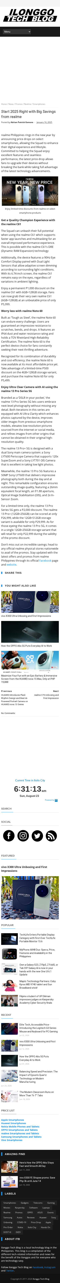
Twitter (10, 1270)
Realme (7, 1212)
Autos (19, 1217)
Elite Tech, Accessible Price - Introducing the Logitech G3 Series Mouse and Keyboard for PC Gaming (39, 1028)
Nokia (20, 1227)
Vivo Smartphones (11, 1140)
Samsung (8, 1217)
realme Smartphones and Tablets (20, 1133)
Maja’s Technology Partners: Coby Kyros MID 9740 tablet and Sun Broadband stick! (38, 984)
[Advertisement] (30, 68)
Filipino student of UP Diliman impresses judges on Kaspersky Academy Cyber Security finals (37, 999)
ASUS (40, 1212)
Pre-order (8, 1227)
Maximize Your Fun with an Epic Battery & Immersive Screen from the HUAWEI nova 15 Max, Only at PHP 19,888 (29, 678)
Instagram (50, 1267)
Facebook (45, 560)
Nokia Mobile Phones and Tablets (20, 1126)
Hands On (45, 1227)
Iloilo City (32, 1227)
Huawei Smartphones (13, 1123)
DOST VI (7, 1232)
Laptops (46, 1207)
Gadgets (25, 1202)
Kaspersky (19, 1207)
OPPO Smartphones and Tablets (19, 1129)
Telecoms (38, 1202)
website (11, 564)
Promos (18, 1212)
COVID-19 (21, 1222)
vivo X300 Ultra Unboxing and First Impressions (26, 616)
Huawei (43, 1217)
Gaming (51, 1202)
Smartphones (10, 1202)
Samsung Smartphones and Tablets (21, 1136)
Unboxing (8, 1222)
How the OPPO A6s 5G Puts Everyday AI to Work (26, 646)
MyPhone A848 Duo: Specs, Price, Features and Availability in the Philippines (37, 953)
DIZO (18, 1232)
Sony (53, 1217)
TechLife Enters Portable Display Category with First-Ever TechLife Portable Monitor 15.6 (37, 938)
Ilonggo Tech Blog (41, 1278)
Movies (7, 1207)
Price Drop (36, 1222)
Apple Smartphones (12, 1119)
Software (33, 1207)
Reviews (31, 1217)
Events (51, 1212)
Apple (48, 1222)
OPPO (30, 1212)
